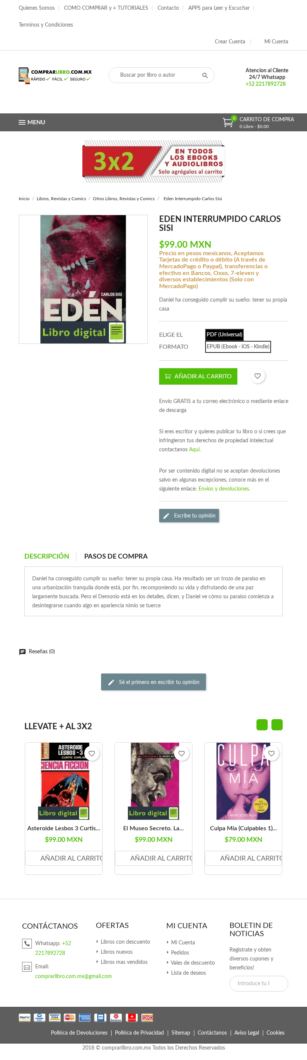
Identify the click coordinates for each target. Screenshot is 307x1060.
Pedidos (179, 953)
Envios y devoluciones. (224, 489)
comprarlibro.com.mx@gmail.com (73, 976)
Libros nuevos (116, 952)
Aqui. (195, 449)
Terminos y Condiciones (46, 25)
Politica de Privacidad (139, 1033)
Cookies (276, 1033)
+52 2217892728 (266, 84)
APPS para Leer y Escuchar (219, 8)
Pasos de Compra (116, 556)
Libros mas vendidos (123, 962)
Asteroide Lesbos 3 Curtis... (63, 828)
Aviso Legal (246, 1033)
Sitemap (180, 1033)
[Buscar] (205, 75)
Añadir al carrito (203, 376)
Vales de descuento (192, 963)
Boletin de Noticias (251, 930)
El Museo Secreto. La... (153, 828)
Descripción (46, 556)
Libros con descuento (124, 942)
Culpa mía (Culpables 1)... (243, 828)
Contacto (168, 8)
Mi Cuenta (186, 926)
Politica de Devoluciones (79, 1033)
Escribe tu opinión (194, 516)
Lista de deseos (188, 973)
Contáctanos (212, 1033)
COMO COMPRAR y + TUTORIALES (106, 8)
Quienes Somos (37, 8)
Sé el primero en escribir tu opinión (159, 682)
